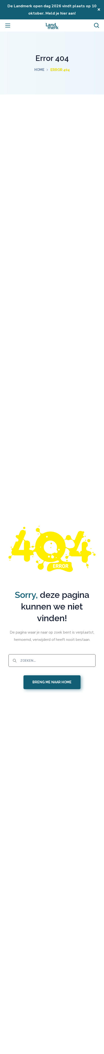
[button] (96, 25)
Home (39, 70)
